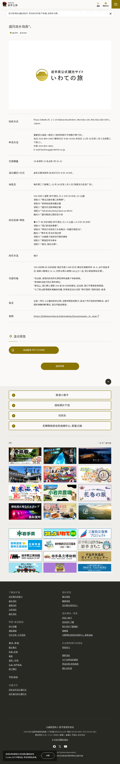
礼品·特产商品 (15, 664)
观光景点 (13, 647)
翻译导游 (66, 601)
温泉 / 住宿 (13, 660)
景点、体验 (14, 643)
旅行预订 (13, 669)
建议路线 (13, 630)
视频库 (65, 630)
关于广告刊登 (105, 443)
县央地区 (13, 601)
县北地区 (13, 614)
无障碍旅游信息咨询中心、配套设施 (77, 635)
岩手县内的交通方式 (17, 694)
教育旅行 (66, 647)
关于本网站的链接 (70, 659)
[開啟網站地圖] (116, 4)
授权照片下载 (68, 622)
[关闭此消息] (110, 13)
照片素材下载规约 (70, 626)
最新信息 (66, 655)
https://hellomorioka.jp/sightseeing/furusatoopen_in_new (65, 316)
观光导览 (66, 596)
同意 (48, 755)
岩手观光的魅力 (16, 596)
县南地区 (13, 605)
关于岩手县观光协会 (60, 739)
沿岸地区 (13, 609)
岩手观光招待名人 (70, 605)
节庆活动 (13, 677)
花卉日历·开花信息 (17, 635)
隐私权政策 (67, 668)
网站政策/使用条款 (70, 663)
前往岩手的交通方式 (17, 689)
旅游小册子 (67, 617)
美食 (11, 656)
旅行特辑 (13, 626)
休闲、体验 (13, 651)
